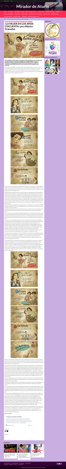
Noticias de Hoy (22, 21)
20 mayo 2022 (7, 31)
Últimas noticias (30, 21)
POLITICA (15, 464)
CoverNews (38, 467)
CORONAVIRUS (28, 463)
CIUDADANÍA (24, 16)
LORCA (9, 451)
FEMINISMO (58, 11)
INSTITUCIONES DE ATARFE (31, 11)
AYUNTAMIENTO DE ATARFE (19, 11)
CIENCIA (20, 450)
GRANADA (6, 451)
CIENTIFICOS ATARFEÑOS (8, 14)
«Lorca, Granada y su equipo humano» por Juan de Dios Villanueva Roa (10, 455)
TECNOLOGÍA (20, 464)
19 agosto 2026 (34, 456)
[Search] (61, 12)
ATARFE (5, 11)
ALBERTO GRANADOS (8, 21)
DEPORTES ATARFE (16, 16)
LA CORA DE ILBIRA (40, 11)
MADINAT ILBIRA (25, 14)
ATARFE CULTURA (46, 14)
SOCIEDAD (25, 21)
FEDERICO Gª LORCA (12, 450)
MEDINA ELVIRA (17, 14)
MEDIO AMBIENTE (7, 463)
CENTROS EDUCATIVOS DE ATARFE (35, 14)
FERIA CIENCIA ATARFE (8, 16)
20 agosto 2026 (7, 457)
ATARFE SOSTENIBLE (55, 14)
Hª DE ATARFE (10, 11)
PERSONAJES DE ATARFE (49, 11)
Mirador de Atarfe (32, 6)
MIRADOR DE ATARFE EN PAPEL (33, 16)
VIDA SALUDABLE (25, 451)
